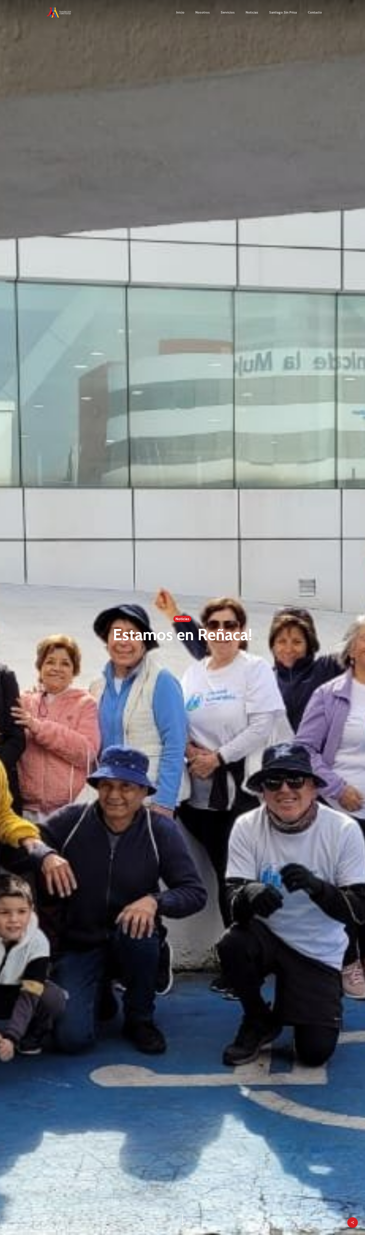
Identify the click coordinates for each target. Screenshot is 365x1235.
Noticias (182, 619)
